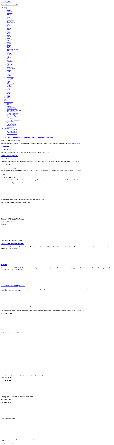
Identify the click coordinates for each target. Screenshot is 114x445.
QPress (12, 443)
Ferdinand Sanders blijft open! (13, 286)
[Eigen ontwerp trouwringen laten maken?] (12, 196)
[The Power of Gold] (12, 393)
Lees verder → (15, 248)
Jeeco (3, 174)
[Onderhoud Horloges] (12, 415)
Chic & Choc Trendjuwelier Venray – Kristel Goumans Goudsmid (27, 137)
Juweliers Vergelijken (6, 2)
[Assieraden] (12, 237)
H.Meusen (5, 146)
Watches (4, 265)
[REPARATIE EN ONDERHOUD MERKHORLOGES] (12, 215)
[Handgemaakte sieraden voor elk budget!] (44, 373)
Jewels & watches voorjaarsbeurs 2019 (16, 307)
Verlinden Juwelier (8, 165)
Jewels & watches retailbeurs (12, 244)
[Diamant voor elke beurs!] (12, 436)
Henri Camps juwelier (9, 156)
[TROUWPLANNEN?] (12, 326)
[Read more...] (76, 143)
